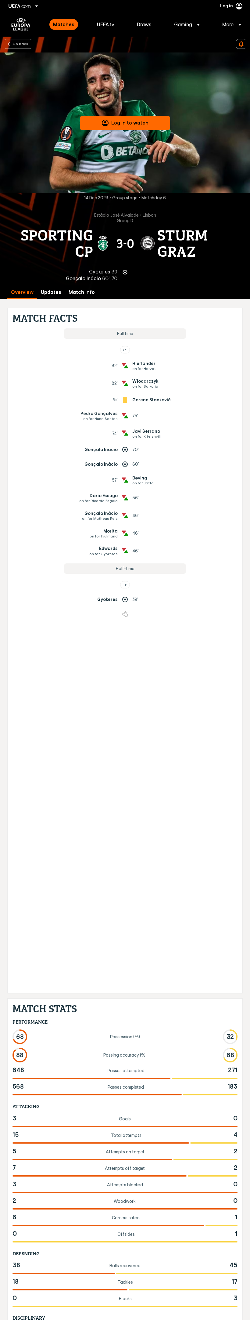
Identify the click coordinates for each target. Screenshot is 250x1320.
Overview (22, 292)
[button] (187, 24)
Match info (82, 292)
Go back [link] (20, 44)
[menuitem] (67, 24)
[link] (63, 24)
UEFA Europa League (20, 24)
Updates (51, 292)
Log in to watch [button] (129, 122)
